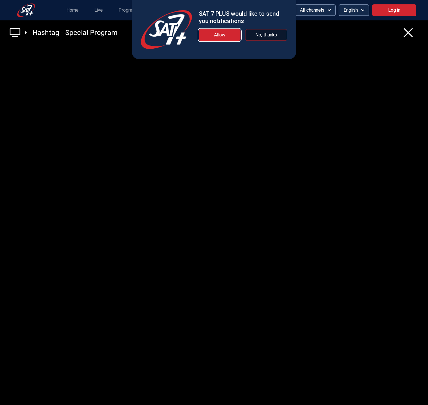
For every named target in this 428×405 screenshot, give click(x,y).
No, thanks (266, 35)
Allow (219, 35)
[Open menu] (18, 32)
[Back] (408, 32)
